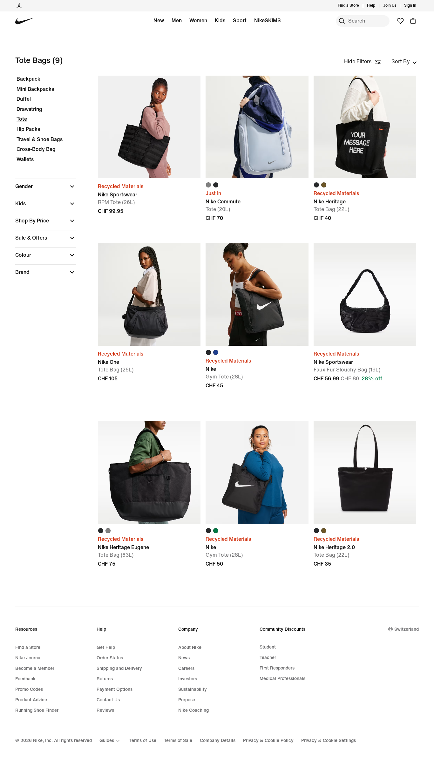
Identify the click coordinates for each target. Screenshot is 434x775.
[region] (41, 181)
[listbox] (404, 61)
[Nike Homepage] (24, 21)
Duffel (24, 99)
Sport (240, 20)
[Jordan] (19, 6)
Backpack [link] (28, 79)
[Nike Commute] (257, 127)
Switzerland (406, 629)
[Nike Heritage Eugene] (149, 472)
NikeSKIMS (267, 20)
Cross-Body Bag (36, 149)
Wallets (25, 159)
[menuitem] (377, 6)
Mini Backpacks (35, 89)
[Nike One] (149, 294)
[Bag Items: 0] (413, 21)
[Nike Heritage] (365, 127)
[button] (45, 186)
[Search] (342, 21)
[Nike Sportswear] (149, 127)
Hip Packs (28, 129)
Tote (22, 119)
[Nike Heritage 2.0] (365, 472)
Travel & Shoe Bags (40, 139)
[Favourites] (400, 21)
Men (177, 20)
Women (198, 20)
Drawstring (29, 109)
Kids (220, 20)
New (158, 20)
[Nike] (257, 294)
